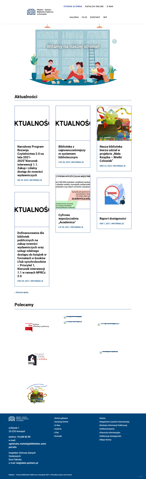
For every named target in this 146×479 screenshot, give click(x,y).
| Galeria (57, 429)
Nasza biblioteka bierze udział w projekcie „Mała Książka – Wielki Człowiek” (111, 154)
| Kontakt (58, 436)
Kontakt (95, 17)
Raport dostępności (113, 218)
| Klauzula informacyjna (109, 432)
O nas (110, 6)
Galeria (74, 17)
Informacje (36, 180)
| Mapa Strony (105, 440)
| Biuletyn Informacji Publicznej (113, 425)
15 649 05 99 (23, 437)
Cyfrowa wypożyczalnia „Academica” (68, 218)
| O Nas (57, 425)
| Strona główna (61, 418)
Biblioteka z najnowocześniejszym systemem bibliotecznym (72, 152)
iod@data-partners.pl (27, 463)
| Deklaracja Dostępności (110, 436)
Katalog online (94, 6)
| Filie (56, 432)
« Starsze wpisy (21, 292)
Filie (84, 17)
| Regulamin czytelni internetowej (114, 422)
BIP (105, 17)
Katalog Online (61, 422)
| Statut (102, 418)
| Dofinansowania (106, 429)
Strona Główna (73, 6)
